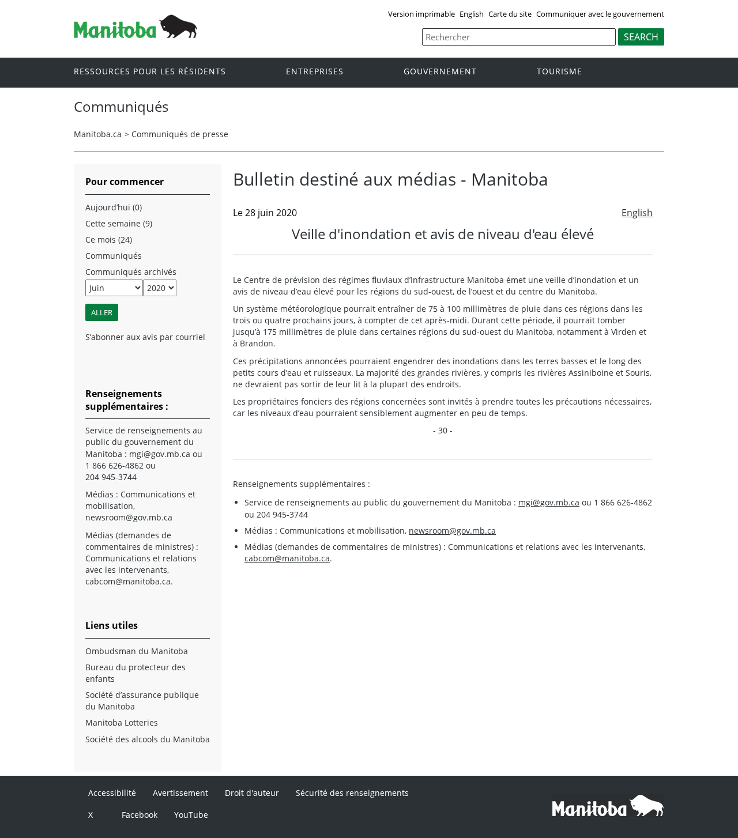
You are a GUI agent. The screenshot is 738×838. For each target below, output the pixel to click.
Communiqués (113, 255)
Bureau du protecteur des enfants (135, 673)
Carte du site (510, 14)
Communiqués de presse (179, 134)
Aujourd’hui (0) (113, 207)
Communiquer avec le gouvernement (600, 14)
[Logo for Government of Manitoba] (135, 34)
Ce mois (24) (108, 239)
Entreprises (315, 71)
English (472, 14)
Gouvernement (440, 71)
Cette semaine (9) (118, 223)
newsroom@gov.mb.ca (452, 530)
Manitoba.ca (98, 134)
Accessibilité (112, 792)
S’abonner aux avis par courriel (145, 336)
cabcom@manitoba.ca (287, 558)
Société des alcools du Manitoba (147, 739)
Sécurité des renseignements (352, 792)
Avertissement (180, 792)
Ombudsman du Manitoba (136, 651)
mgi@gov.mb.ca (548, 502)
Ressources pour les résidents (150, 71)
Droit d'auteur (252, 792)
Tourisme (559, 71)
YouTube (191, 814)
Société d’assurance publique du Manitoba (142, 700)
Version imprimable (421, 14)
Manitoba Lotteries (121, 722)
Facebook (139, 814)
